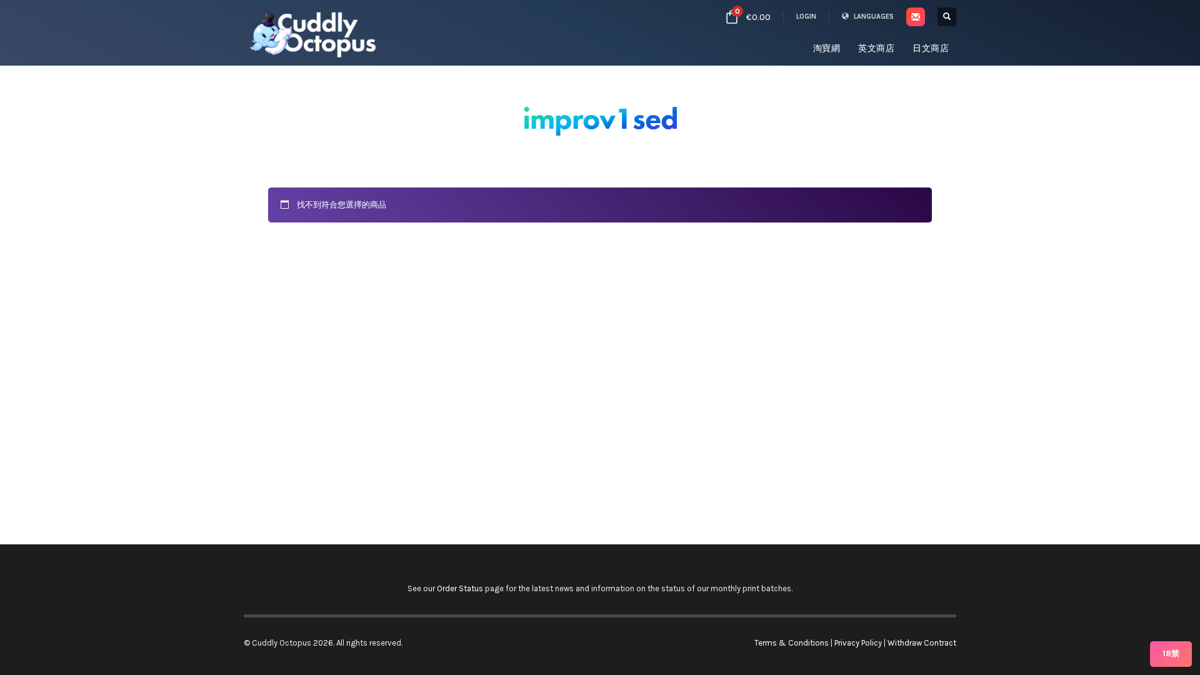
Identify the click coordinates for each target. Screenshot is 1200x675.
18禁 (1170, 653)
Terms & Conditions (791, 643)
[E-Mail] (915, 17)
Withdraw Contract (922, 643)
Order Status (460, 588)
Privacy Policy (858, 643)
